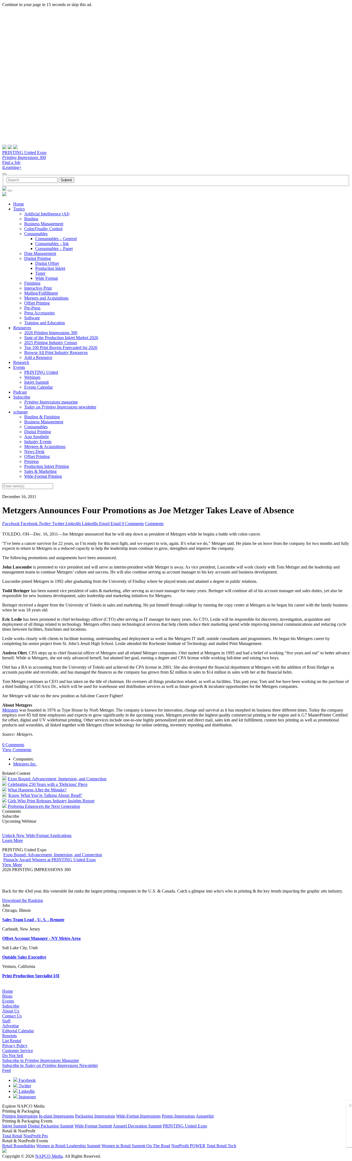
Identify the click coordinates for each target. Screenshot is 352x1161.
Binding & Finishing (42, 417)
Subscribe (21, 397)
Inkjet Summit (36, 382)
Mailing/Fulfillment (41, 293)
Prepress (31, 461)
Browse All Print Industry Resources (56, 352)
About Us (10, 1011)
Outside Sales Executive (24, 957)
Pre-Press (32, 308)
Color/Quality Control (43, 228)
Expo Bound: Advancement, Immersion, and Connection (57, 778)
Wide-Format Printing (43, 476)
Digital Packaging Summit (50, 1126)
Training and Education (44, 322)
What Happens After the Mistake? (37, 789)
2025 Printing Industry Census (50, 342)
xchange (20, 412)
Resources (22, 327)
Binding (31, 218)
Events (19, 367)
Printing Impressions (20, 1116)
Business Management (43, 223)
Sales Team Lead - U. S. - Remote (33, 919)
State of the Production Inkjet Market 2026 (61, 337)
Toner (40, 273)
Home (18, 204)
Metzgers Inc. (25, 764)
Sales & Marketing (40, 471)
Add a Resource (38, 357)
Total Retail (12, 1135)
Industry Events (37, 441)
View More (12, 864)
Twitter (24, 1085)
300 (24, 157)
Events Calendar (38, 387)
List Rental (11, 1040)
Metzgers (10, 710)
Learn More (12, 840)
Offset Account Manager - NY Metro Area (41, 938)
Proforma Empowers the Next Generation (44, 806)
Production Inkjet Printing (46, 466)
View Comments (16, 749)
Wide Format (46, 278)
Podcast (20, 392)
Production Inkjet (50, 268)
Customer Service (17, 1050)
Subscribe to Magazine (40, 1060)
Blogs (7, 996)
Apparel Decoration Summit (137, 1126)
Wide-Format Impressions (138, 1116)
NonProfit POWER (188, 1145)
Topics (19, 209)
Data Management (40, 253)
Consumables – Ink (52, 243)
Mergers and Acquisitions (46, 298)
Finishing (32, 283)
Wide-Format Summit (93, 1126)
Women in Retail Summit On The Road (135, 1145)
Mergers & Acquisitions (44, 446)
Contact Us (12, 1016)
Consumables (36, 233)
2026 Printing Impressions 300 (50, 332)
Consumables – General (56, 238)
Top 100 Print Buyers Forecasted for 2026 (60, 347)
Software (32, 317)
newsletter (60, 407)
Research (21, 362)
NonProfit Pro (35, 1135)
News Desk (34, 451)
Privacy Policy (15, 1045)
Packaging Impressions (95, 1116)
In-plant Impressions (56, 1116)
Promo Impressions (178, 1116)
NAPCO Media (49, 1156)
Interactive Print (38, 288)
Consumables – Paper (54, 248)
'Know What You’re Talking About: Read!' (45, 795)
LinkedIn (26, 1091)
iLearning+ (11, 167)
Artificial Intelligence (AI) (46, 214)
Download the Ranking (22, 900)
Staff (6, 1021)
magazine (51, 402)
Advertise (10, 1025)
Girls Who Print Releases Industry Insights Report (51, 800)
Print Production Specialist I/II (30, 975)
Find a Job (11, 162)
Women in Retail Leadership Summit (68, 1145)
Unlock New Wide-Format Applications (37, 835)
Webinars (32, 377)
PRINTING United (41, 372)
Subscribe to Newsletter (50, 1065)
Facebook (27, 1080)
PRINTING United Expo (24, 152)
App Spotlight (36, 436)
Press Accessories (39, 313)
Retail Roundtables (18, 1145)
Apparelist (205, 1116)
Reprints (9, 1035)
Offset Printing (37, 303)
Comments (154, 523)
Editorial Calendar (18, 1030)
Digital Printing (37, 258)
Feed (6, 1070)
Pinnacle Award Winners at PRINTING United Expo (49, 859)
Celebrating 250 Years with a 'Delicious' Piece (47, 784)
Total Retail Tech (221, 1145)
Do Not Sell (12, 1055)
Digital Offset (47, 263)
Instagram (27, 1096)
